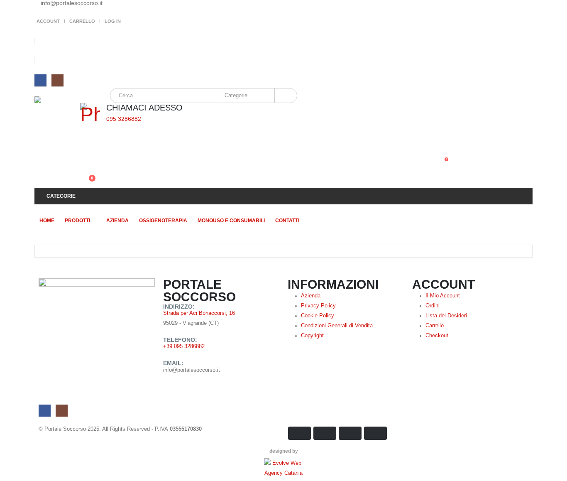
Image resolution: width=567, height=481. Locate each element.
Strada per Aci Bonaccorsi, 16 (199, 313)
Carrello (82, 21)
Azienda (117, 220)
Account (48, 21)
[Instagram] (57, 80)
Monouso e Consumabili (231, 220)
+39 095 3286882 (184, 346)
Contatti (287, 220)
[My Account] (83, 145)
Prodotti (77, 220)
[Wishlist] (83, 163)
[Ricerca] (285, 95)
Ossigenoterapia (163, 220)
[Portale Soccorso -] (57, 119)
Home (46, 220)
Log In (113, 21)
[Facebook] (40, 80)
